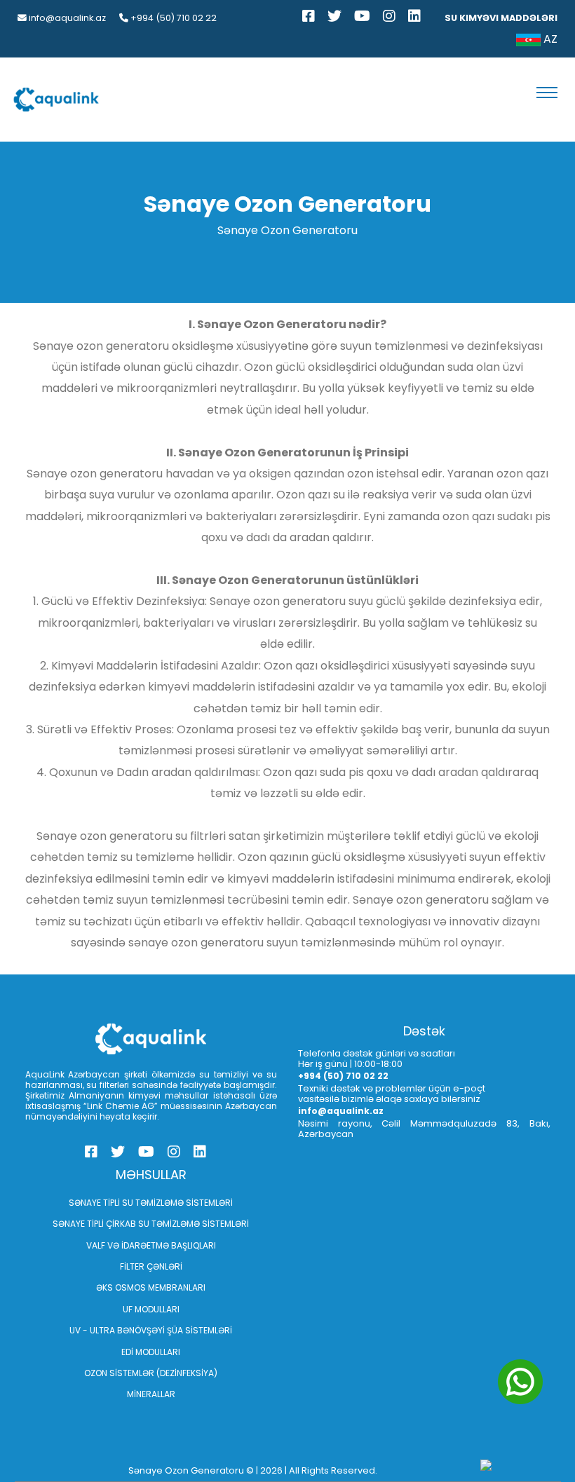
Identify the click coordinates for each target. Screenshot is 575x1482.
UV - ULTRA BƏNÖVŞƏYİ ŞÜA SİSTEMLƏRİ (150, 1330)
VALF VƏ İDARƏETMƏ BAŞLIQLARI (151, 1245)
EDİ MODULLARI (150, 1352)
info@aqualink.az (66, 18)
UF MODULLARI (151, 1309)
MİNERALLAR (151, 1394)
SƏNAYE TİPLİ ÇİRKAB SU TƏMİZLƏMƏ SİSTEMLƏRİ (151, 1224)
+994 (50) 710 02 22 (172, 18)
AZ (549, 39)
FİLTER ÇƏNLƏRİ (151, 1266)
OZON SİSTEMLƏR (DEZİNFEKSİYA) (150, 1373)
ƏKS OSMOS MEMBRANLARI (150, 1287)
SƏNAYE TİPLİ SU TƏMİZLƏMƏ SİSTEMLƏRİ (151, 1203)
